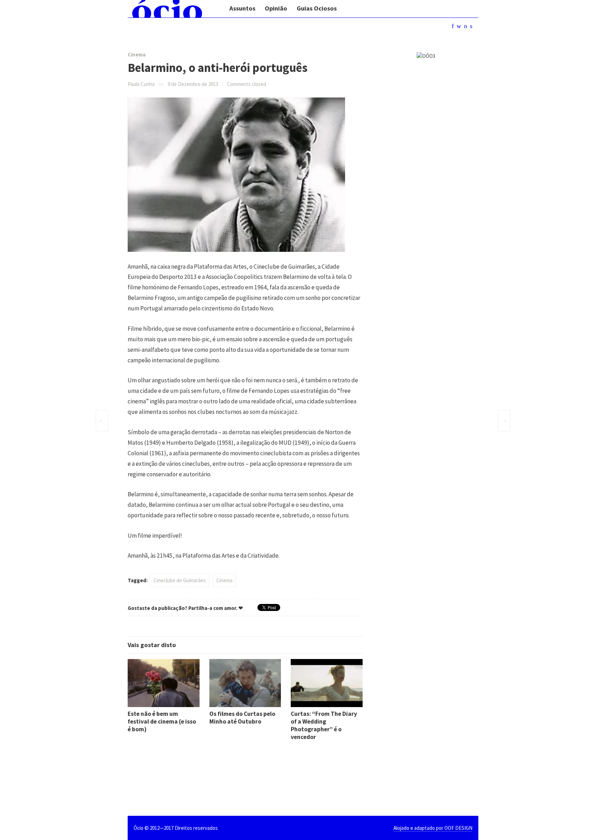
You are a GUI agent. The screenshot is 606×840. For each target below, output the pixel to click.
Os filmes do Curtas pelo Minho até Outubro (242, 717)
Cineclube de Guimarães (180, 580)
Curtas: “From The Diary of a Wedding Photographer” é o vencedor (324, 725)
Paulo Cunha (141, 84)
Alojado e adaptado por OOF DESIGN (432, 828)
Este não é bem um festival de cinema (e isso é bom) (162, 721)
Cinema (137, 54)
